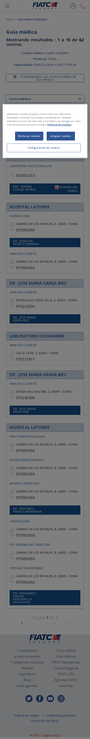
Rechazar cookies (29, 136)
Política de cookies (59, 124)
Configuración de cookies (44, 147)
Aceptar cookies (60, 136)
